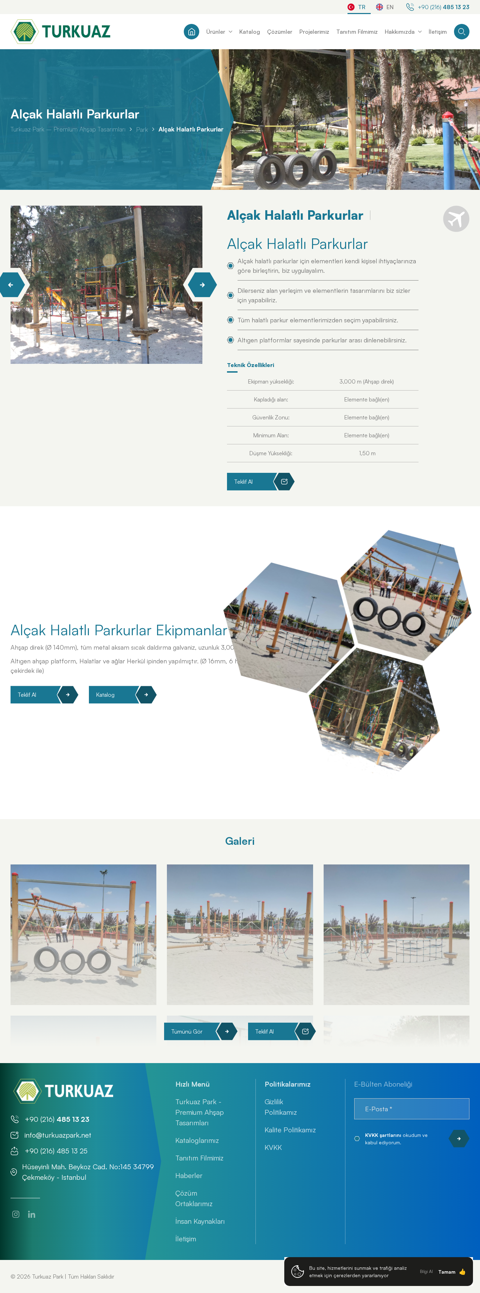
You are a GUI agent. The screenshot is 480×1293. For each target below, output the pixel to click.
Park (142, 129)
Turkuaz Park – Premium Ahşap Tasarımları (68, 129)
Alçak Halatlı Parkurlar (190, 129)
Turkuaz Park (47, 1276)
